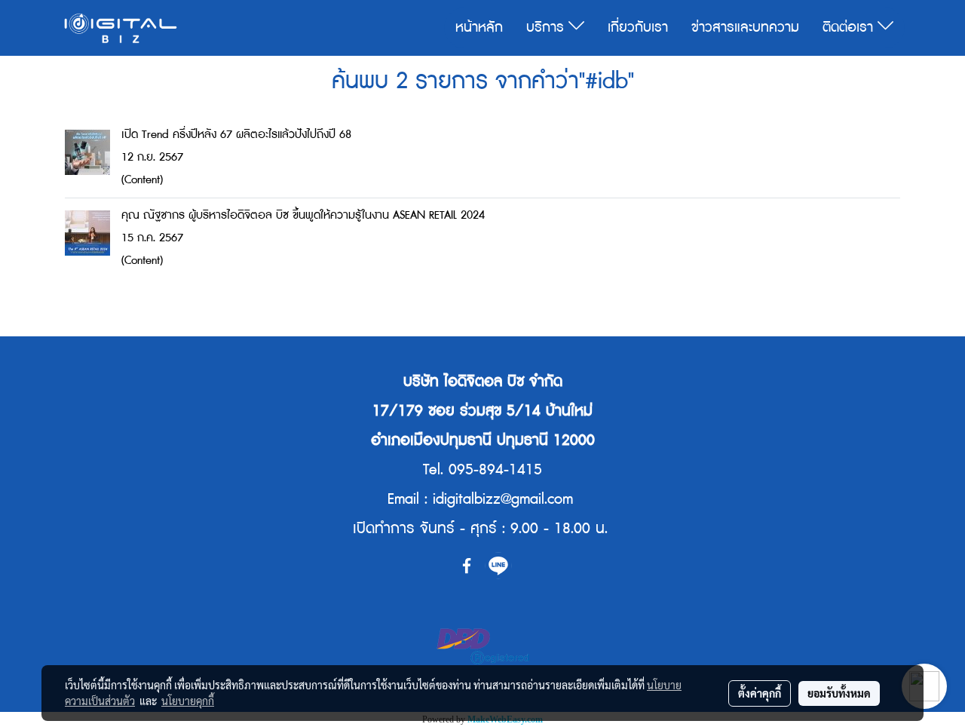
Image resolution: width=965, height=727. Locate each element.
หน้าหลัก (479, 28)
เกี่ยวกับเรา (638, 28)
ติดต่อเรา (850, 28)
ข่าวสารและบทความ (745, 28)
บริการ (547, 28)
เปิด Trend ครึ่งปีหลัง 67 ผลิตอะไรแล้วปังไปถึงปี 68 (236, 135)
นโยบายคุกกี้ (187, 700)
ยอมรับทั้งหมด (839, 693)
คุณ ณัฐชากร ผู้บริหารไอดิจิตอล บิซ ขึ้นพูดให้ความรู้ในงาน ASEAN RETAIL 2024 (303, 215)
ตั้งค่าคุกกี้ (759, 693)
